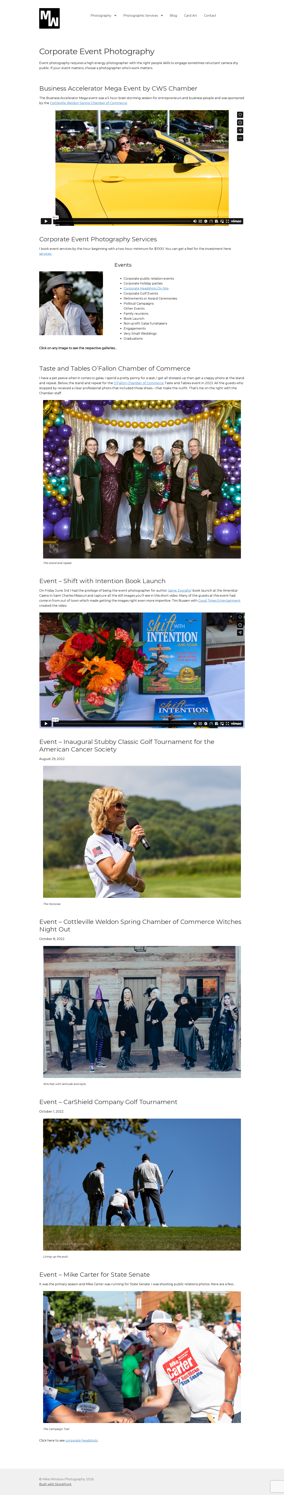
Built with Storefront (55, 1484)
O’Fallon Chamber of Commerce (139, 383)
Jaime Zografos (179, 590)
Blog (173, 15)
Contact (210, 15)
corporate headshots (81, 1440)
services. (45, 254)
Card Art (190, 15)
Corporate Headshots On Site (146, 288)
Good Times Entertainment (219, 600)
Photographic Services (140, 15)
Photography (101, 15)
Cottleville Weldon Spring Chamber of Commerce (88, 103)
